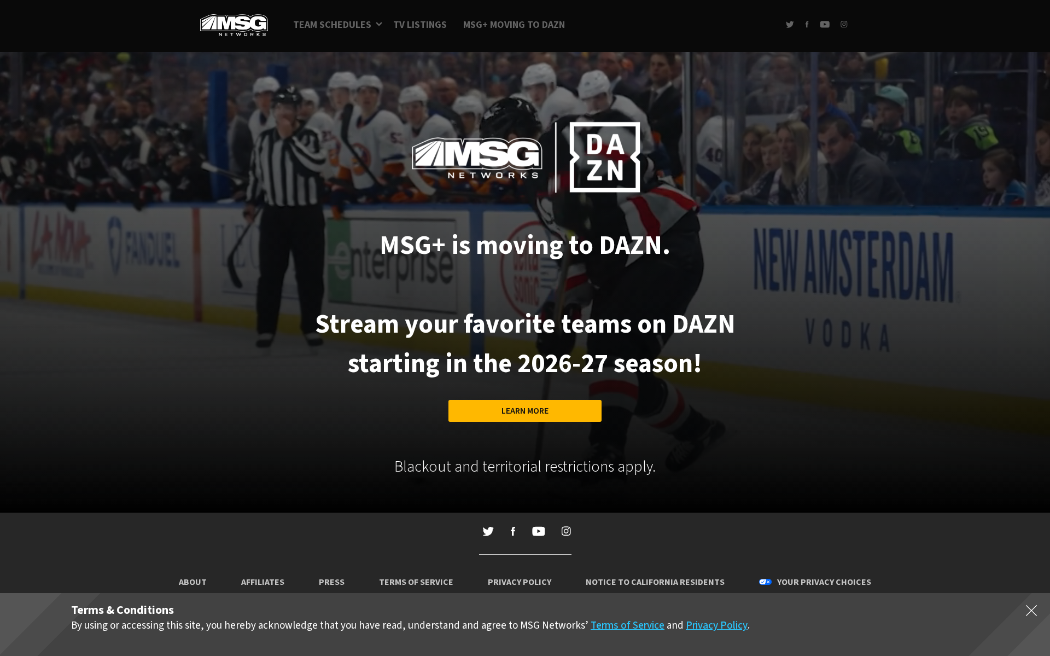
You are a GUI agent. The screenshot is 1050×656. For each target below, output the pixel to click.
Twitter (790, 24)
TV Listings (420, 25)
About (193, 582)
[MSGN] (234, 26)
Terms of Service (416, 582)
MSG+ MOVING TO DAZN (514, 25)
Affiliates (262, 582)
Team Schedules (332, 25)
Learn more (525, 411)
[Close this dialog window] (1031, 613)
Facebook (807, 24)
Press (332, 582)
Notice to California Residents (655, 582)
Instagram (844, 24)
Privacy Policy (519, 582)
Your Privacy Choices (824, 582)
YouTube (824, 24)
